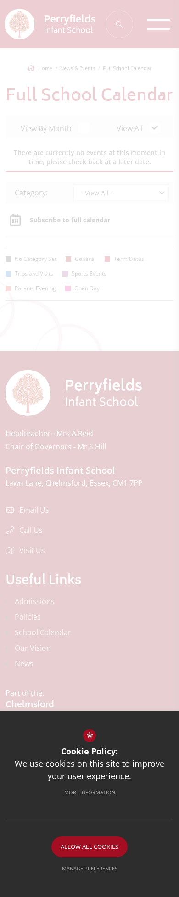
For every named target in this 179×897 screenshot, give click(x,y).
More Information (89, 792)
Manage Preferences (89, 868)
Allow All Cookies (89, 846)
